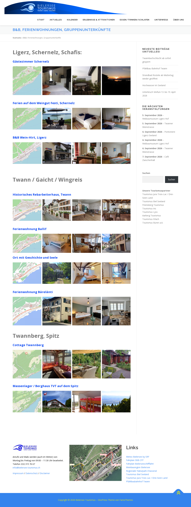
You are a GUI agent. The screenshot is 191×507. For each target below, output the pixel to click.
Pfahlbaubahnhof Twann (138, 481)
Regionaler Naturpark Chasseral (141, 470)
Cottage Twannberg (28, 345)
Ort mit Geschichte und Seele (35, 258)
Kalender (72, 20)
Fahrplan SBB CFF (135, 460)
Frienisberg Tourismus (153, 205)
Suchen (146, 173)
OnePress (102, 500)
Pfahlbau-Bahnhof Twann (154, 68)
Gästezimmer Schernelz (31, 61)
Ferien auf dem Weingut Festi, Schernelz (44, 103)
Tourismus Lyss (150, 212)
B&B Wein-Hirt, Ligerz (29, 137)
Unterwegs (161, 20)
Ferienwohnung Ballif (29, 229)
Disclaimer (45, 473)
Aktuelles (56, 20)
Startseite (17, 38)
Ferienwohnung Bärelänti (33, 292)
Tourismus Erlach (150, 219)
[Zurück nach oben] (178, 493)
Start (41, 20)
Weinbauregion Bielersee (138, 467)
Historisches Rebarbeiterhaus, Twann (42, 194)
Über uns (178, 20)
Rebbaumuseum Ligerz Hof (155, 118)
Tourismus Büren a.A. (152, 222)
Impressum (18, 473)
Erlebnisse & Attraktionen (99, 20)
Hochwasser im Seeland (153, 85)
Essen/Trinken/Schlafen (134, 20)
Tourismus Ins (149, 208)
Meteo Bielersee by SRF (137, 456)
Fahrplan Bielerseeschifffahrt (140, 463)
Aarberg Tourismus (151, 215)
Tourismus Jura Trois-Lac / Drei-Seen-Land (146, 477)
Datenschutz (32, 473)
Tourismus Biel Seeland (153, 201)
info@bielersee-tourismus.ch (26, 467)
